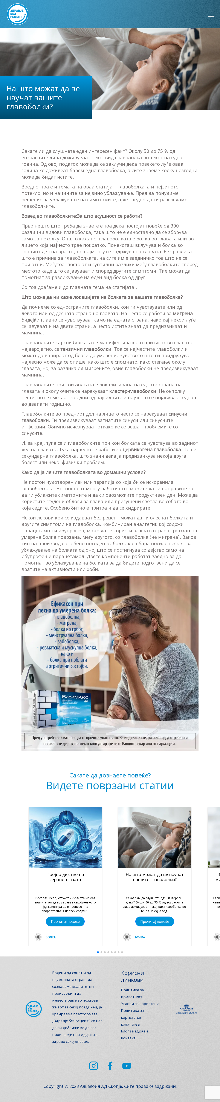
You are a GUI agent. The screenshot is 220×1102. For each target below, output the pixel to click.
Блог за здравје (134, 1031)
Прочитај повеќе (65, 921)
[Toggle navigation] (211, 14)
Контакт (128, 1037)
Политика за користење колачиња (132, 1017)
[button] (98, 952)
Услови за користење (140, 1003)
